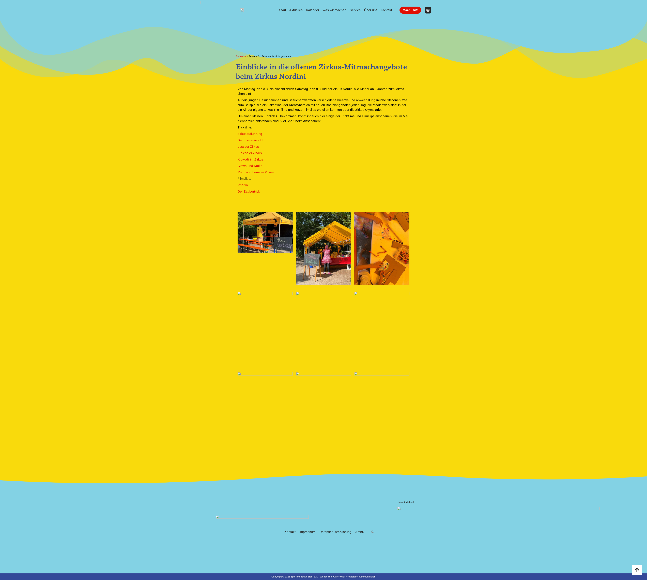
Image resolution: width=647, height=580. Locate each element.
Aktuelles (296, 10)
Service (355, 10)
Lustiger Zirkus (248, 146)
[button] (373, 532)
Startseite (241, 56)
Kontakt (386, 10)
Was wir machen (334, 10)
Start (282, 10)
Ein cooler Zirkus (250, 153)
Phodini (243, 185)
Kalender (312, 10)
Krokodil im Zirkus (250, 159)
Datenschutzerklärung (335, 532)
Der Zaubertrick (249, 191)
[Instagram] (428, 10)
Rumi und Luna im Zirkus (256, 172)
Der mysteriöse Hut (251, 140)
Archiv (359, 532)
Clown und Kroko (250, 166)
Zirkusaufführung (250, 134)
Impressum (307, 532)
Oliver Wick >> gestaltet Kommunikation (354, 576)
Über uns (370, 10)
